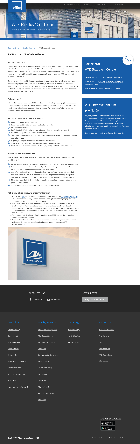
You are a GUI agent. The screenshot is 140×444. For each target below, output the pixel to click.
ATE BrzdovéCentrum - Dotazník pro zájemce (102, 88)
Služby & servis (84, 11)
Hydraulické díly (13, 349)
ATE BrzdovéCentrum (46, 336)
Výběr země (101, 4)
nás (23, 196)
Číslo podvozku (73, 342)
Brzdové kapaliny (14, 342)
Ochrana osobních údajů (108, 438)
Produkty (63, 11)
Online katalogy (74, 330)
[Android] (108, 428)
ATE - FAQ (42, 400)
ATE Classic (12, 381)
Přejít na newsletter (95, 299)
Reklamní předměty (45, 368)
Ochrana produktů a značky (48, 355)
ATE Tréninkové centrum (47, 342)
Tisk (100, 342)
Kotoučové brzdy (14, 330)
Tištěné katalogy (74, 336)
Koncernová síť (104, 349)
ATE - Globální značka (106, 330)
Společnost (123, 11)
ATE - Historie (104, 336)
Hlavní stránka (13, 48)
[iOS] (108, 423)
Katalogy (104, 11)
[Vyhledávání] (130, 4)
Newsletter (42, 381)
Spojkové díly (12, 355)
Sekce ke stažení (44, 361)
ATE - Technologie (105, 355)
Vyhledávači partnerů (69, 196)
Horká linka (42, 349)
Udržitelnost (103, 361)
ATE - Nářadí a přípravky (16, 374)
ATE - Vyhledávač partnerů (47, 330)
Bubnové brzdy (13, 336)
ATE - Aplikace (43, 374)
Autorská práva (126, 438)
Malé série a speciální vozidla (18, 387)
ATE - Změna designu (46, 393)
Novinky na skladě (14, 368)
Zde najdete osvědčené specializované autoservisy (104, 133)
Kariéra (94, 438)
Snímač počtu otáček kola (17, 361)
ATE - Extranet (43, 387)
